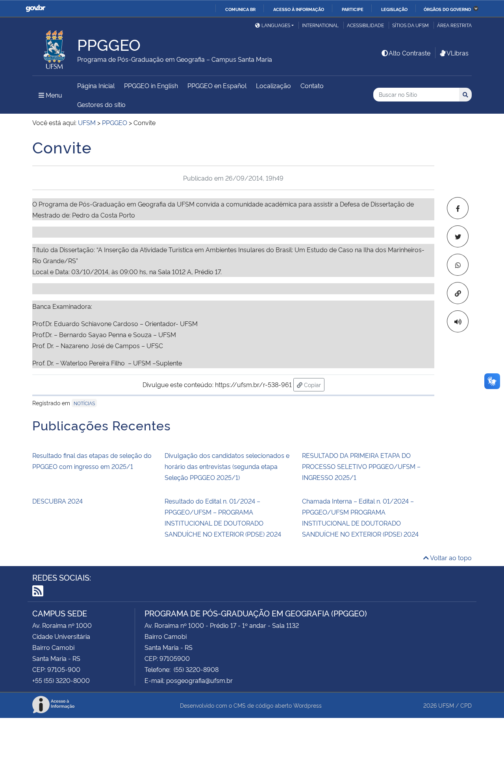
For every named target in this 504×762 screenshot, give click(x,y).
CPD (466, 705)
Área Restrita (454, 25)
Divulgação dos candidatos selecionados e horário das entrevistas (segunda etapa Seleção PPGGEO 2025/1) (227, 466)
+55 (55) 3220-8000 (61, 680)
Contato (312, 85)
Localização (273, 85)
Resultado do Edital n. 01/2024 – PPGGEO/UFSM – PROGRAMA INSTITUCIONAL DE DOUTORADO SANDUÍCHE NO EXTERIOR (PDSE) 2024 (223, 517)
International (320, 25)
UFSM (446, 705)
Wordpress (307, 705)
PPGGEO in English (151, 85)
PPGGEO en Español (216, 85)
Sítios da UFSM (410, 25)
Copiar (313, 384)
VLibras (458, 52)
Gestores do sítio (101, 104)
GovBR (35, 8)
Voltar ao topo (450, 557)
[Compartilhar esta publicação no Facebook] (458, 208)
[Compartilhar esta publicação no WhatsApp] (458, 265)
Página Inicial (96, 85)
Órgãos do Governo (447, 9)
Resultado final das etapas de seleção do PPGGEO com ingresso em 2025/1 (92, 460)
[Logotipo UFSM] (54, 47)
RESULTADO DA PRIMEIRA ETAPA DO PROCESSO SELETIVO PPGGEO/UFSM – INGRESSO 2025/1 (361, 466)
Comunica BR (240, 9)
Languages (275, 25)
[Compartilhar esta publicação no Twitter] (458, 236)
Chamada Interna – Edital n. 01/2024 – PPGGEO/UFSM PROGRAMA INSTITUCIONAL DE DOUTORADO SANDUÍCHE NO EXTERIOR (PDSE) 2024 (360, 517)
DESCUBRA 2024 (57, 500)
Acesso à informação (298, 9)
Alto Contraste (409, 52)
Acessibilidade (365, 25)
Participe (352, 9)
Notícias (84, 403)
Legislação (394, 9)
